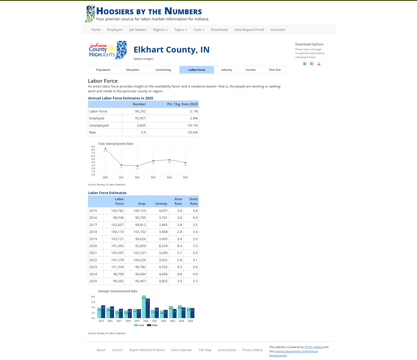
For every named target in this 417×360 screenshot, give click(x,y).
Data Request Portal (249, 29)
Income (250, 70)
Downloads (219, 29)
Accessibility (227, 350)
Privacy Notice (252, 350)
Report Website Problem (147, 350)
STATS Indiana (313, 347)
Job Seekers (138, 29)
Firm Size (275, 70)
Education (132, 70)
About (101, 350)
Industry (226, 70)
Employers (115, 29)
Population (103, 70)
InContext (278, 29)
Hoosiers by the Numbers (149, 10)
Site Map (205, 350)
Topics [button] (179, 29)
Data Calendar (181, 350)
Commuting (163, 70)
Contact (117, 350)
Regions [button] (159, 29)
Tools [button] (198, 29)
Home (96, 29)
